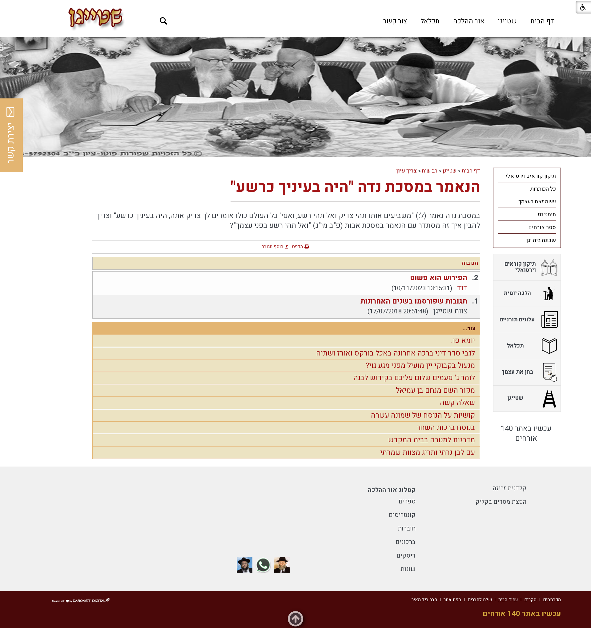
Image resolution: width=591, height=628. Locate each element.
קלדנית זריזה (509, 488)
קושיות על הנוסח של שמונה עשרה (423, 415)
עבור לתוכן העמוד (295, 6)
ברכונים (406, 542)
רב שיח (429, 171)
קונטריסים (402, 515)
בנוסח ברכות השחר (445, 427)
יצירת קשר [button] (11, 143)
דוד (462, 288)
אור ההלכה (468, 21)
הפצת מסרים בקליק (501, 501)
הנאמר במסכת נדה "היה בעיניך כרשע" (355, 187)
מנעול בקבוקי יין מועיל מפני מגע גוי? (420, 365)
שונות (408, 569)
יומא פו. (463, 340)
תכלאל (430, 21)
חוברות (407, 528)
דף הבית (542, 21)
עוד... (469, 328)
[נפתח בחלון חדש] (282, 565)
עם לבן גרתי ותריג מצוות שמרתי (427, 452)
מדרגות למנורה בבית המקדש (431, 440)
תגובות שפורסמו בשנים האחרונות (413, 301)
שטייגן (507, 21)
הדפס (297, 246)
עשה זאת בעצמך (537, 201)
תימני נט (547, 214)
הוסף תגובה (272, 246)
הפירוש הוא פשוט (438, 277)
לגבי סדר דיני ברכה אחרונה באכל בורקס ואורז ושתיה (395, 353)
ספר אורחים (542, 227)
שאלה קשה (457, 402)
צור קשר (395, 21)
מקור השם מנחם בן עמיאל (435, 390)
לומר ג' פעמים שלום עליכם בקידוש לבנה (414, 377)
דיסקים (406, 555)
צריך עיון (406, 171)
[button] (163, 21)
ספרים (407, 501)
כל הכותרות (543, 189)
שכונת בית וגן (541, 240)
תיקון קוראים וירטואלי (531, 176)
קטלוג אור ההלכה (392, 490)
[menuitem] (542, 21)
